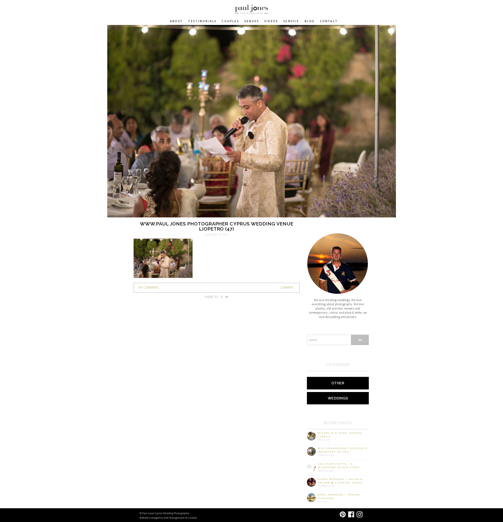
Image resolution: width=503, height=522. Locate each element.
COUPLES (230, 21)
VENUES (251, 21)
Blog (310, 21)
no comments (149, 287)
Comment (287, 287)
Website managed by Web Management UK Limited (168, 517)
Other (337, 383)
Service (291, 21)
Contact (329, 21)
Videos (271, 21)
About (176, 21)
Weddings (338, 398)
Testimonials (202, 21)
